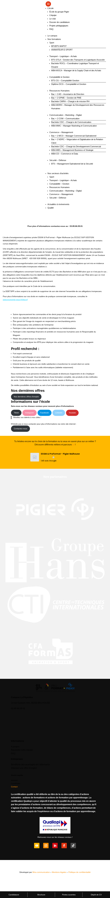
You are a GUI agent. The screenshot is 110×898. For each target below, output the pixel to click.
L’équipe (52, 15)
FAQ (51, 29)
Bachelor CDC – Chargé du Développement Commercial (76, 146)
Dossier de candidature (59, 22)
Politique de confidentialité (79, 872)
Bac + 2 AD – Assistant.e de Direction (67, 94)
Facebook (44, 413)
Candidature (14, 895)
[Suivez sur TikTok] (73, 845)
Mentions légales (59, 872)
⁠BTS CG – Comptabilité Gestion (65, 80)
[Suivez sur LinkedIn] (55, 845)
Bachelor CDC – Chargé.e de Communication (71, 122)
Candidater (15, 783)
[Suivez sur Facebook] (64, 845)
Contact (14, 787)
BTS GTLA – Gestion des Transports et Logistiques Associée (78, 60)
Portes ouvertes (69, 895)
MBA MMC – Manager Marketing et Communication (74, 126)
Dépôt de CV (96, 895)
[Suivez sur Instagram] (46, 845)
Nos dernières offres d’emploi (26, 397)
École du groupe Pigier (59, 12)
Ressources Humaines (59, 91)
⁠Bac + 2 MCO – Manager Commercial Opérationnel (73, 136)
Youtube (72, 413)
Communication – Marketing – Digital (65, 115)
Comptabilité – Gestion (59, 184)
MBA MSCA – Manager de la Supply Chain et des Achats (76, 70)
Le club (52, 19)
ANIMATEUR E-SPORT (62, 50)
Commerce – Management (61, 132)
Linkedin (58, 413)
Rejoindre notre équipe (22, 750)
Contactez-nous (20, 429)
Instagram (29, 413)
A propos (15, 746)
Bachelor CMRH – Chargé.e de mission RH (70, 101)
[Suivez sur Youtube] (36, 845)
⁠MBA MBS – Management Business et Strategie (72, 150)
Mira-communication (41, 872)
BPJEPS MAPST (59, 46)
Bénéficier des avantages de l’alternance (30, 764)
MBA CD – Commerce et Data (64, 154)
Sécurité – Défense (57, 160)
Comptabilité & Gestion (59, 77)
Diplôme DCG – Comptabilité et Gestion (68, 84)
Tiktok (16, 413)
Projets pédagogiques (58, 25)
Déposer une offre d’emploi (24, 768)
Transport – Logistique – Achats (63, 56)
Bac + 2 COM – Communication (65, 118)
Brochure (41, 895)
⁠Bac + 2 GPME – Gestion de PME (66, 98)
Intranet (14, 780)
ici (73, 444)
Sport (51, 42)
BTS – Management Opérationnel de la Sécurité (72, 164)
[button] (55, 457)
